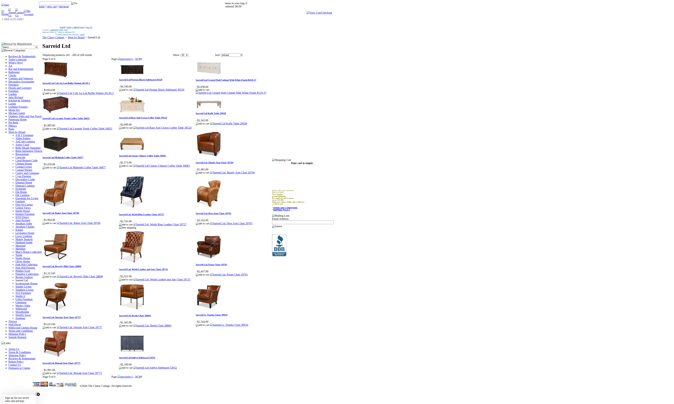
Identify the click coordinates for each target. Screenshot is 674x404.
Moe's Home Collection (28, 251)
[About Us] (11, 15)
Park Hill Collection (26, 264)
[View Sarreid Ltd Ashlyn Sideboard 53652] (155, 367)
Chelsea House (23, 163)
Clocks (12, 75)
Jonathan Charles (24, 226)
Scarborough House (26, 283)
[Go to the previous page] (124, 58)
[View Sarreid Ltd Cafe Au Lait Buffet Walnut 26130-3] (85, 93)
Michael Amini (16, 113)
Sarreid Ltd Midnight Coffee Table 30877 (62, 157)
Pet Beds (13, 122)
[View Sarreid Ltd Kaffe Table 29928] (228, 123)
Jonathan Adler (23, 223)
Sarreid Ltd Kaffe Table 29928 (211, 113)
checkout (64, 6)
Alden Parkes (22, 138)
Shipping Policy (17, 333)
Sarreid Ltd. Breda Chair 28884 (135, 315)
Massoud (20, 245)
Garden (12, 94)
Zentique (20, 318)
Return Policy (16, 361)
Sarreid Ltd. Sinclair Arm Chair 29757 (61, 317)
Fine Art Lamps (24, 204)
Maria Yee (14, 109)
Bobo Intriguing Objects (28, 151)
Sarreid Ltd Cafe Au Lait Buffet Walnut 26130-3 (66, 83)
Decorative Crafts (25, 179)
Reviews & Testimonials (21, 56)
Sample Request (17, 337)
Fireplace (13, 84)
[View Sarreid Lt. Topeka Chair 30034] (229, 324)
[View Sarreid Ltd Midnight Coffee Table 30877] (81, 167)
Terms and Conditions (20, 330)
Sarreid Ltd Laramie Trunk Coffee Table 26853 (66, 118)
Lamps (12, 103)
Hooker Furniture (25, 214)
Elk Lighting (22, 195)
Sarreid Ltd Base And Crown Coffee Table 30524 (143, 117)
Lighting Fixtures (18, 106)
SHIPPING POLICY (281, 210)
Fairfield (20, 201)
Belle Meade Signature (28, 147)
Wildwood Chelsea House (22, 327)
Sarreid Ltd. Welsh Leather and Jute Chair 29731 (143, 269)
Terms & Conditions (19, 352)
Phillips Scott (22, 270)
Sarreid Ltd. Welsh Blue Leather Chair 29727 (141, 214)
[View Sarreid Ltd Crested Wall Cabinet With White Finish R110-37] (231, 92)
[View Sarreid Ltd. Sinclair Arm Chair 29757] (79, 327)
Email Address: (280, 218)
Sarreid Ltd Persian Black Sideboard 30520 (140, 79)
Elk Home (21, 192)
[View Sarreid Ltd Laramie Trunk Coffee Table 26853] (84, 128)
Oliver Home (22, 261)
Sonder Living (23, 286)
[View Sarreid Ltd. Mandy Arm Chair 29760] (232, 172)
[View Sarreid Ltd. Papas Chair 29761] (229, 274)
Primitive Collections (27, 274)
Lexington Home (24, 233)
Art (10, 65)
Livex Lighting (23, 236)
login (42, 6)
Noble (18, 255)
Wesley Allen (22, 305)
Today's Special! (17, 59)
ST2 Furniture (23, 292)
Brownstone (22, 154)
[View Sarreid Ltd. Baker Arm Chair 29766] (78, 223)
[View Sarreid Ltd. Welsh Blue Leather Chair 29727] (160, 224)
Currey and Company (27, 173)
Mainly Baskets (24, 239)
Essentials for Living (26, 198)
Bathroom (13, 72)
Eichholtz (20, 188)
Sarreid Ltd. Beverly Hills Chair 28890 (61, 266)
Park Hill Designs (25, 267)
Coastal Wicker (23, 169)
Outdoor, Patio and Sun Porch (25, 116)
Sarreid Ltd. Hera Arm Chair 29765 (213, 213)
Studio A (20, 296)
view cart (52, 6)
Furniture (13, 91)
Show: (176, 54)
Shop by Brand (16, 132)
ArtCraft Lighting (25, 141)
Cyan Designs (23, 176)
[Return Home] (5, 4)
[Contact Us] (19, 15)
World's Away (23, 315)
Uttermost (20, 302)
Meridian (20, 248)
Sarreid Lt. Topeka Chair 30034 (211, 315)
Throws (12, 321)
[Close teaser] (37, 394)
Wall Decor (14, 324)
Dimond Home (23, 182)
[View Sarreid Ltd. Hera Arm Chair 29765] (231, 223)
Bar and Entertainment (20, 68)
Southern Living (24, 289)
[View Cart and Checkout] (319, 12)
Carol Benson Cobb (26, 160)
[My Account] (28, 14)
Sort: (217, 54)
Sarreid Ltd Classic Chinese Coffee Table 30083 (142, 155)
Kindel (19, 229)
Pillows (12, 125)
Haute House (22, 210)
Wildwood (21, 308)
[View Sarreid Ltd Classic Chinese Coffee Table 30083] (161, 165)
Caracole (20, 157)
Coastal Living (23, 166)
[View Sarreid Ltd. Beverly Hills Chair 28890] (80, 276)
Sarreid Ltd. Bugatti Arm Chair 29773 (61, 363)
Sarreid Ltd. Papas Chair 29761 (211, 264)
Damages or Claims (19, 367)
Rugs (11, 128)
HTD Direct (22, 217)
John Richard (15, 97)
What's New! (15, 62)
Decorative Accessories (21, 81)
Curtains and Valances (20, 78)
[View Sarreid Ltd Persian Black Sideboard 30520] (158, 89)
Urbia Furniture (24, 299)
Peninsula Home (17, 119)
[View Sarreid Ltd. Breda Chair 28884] (152, 325)
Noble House (22, 258)
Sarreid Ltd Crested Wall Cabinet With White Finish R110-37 (226, 80)
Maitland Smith (23, 242)
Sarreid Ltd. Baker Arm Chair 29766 (60, 213)
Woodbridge (22, 311)
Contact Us (14, 364)
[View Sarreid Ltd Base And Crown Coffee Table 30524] (162, 127)
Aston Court (22, 144)
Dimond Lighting (25, 185)
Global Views (23, 207)
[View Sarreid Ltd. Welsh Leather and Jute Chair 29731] (161, 279)
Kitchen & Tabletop (19, 100)
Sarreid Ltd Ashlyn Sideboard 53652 (137, 357)
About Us (13, 349)
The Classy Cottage (53, 37)
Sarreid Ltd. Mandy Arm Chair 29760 (214, 162)
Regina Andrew (24, 277)
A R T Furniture (24, 135)
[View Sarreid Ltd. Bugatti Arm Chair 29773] (79, 373)
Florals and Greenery (20, 87)
